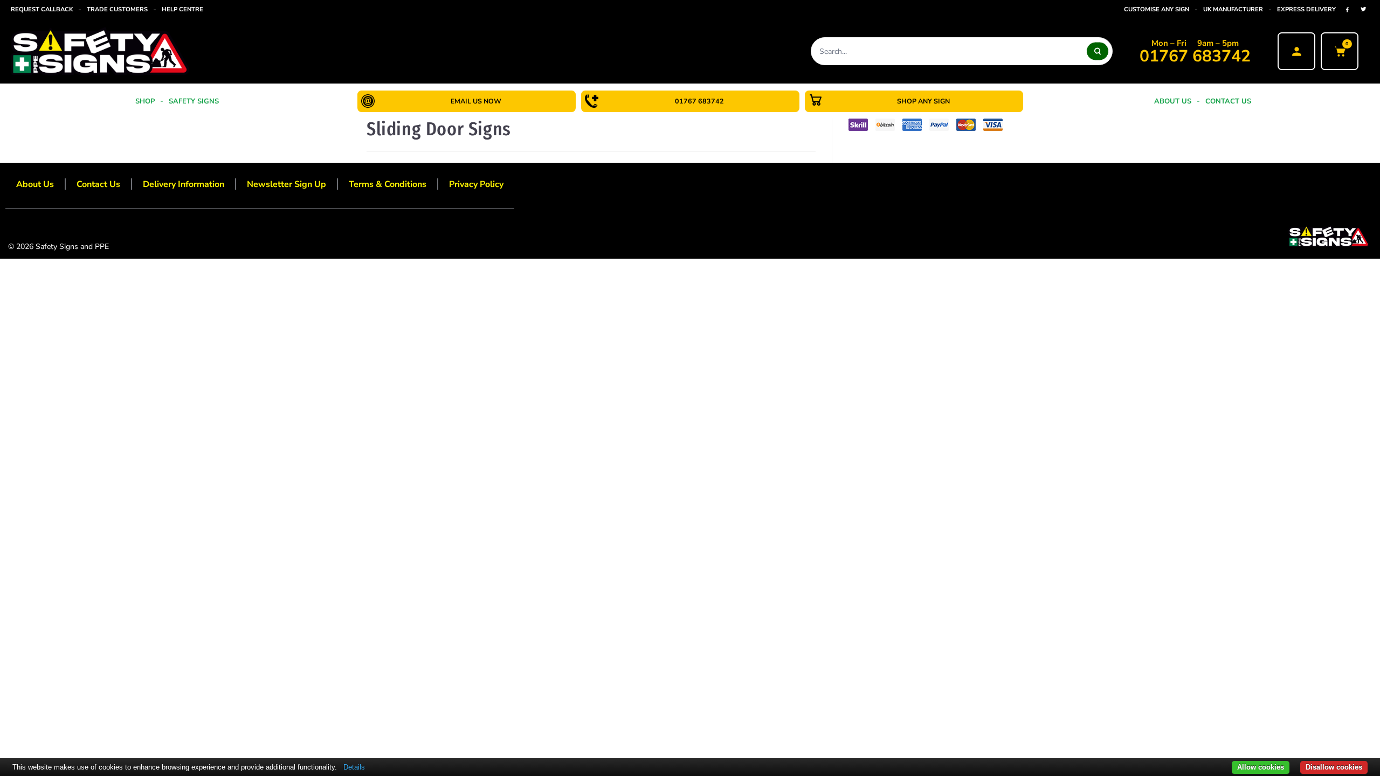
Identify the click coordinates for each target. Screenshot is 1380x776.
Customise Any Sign (1156, 9)
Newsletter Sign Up (286, 184)
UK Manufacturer (1233, 9)
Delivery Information (183, 184)
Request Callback (42, 9)
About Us (1172, 101)
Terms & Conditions (387, 184)
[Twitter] (1363, 9)
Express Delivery (1306, 9)
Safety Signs (194, 101)
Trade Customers (117, 9)
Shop (145, 101)
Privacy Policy (476, 184)
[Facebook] (1347, 9)
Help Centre (182, 9)
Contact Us (1228, 101)
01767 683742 (1195, 56)
